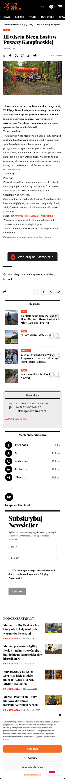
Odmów (32, 757)
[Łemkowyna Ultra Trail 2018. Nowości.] (11, 376)
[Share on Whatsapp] (22, 55)
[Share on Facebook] (10, 55)
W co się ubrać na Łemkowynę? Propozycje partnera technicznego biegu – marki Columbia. (39, 358)
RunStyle (26, 350)
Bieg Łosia (20, 274)
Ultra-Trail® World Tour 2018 (36, 335)
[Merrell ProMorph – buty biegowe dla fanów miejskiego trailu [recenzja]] (53, 700)
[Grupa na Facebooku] (9, 497)
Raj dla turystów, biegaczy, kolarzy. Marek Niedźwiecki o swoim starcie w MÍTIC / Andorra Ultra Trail (40, 319)
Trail (6, 30)
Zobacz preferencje (32, 766)
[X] (32, 453)
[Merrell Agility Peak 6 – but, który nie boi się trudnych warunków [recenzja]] (53, 628)
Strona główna (10, 24)
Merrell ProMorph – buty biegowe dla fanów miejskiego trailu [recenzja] (21, 701)
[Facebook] (32, 445)
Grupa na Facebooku (18, 505)
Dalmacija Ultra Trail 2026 (31, 411)
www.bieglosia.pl (42, 237)
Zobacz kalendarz (15, 418)
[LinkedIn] (32, 469)
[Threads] (32, 477)
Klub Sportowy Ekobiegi (40, 274)
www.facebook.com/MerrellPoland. (34, 215)
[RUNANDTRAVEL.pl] (12, 6)
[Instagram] (32, 461)
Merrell (7, 279)
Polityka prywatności (32, 774)
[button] (60, 715)
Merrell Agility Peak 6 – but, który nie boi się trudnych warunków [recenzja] (21, 629)
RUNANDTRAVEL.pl (11, 638)
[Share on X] (16, 55)
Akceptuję (32, 748)
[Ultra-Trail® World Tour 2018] (11, 337)
